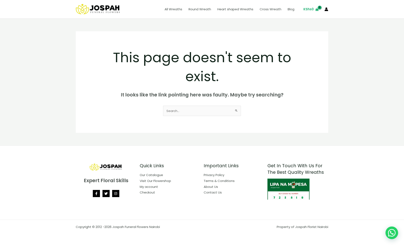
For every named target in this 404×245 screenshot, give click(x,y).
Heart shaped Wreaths (235, 9)
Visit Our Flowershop (155, 181)
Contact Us (213, 192)
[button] (391, 233)
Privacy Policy (214, 175)
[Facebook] (96, 193)
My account (149, 186)
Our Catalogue (151, 175)
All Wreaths (173, 9)
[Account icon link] (326, 9)
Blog (291, 9)
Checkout (147, 192)
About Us (211, 186)
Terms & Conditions (219, 181)
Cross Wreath (270, 9)
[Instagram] (115, 193)
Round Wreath (200, 9)
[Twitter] (106, 193)
